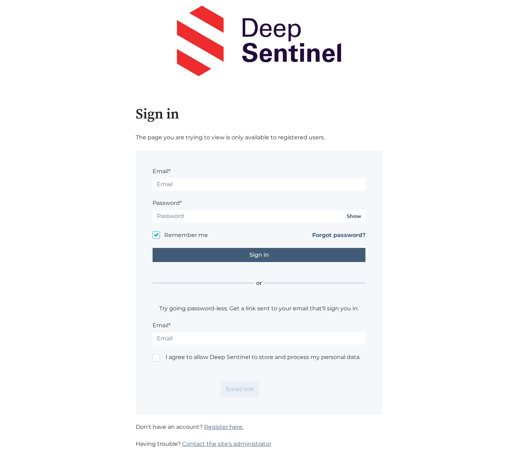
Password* (167, 203)
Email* (162, 171)
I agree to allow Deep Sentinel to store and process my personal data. (263, 357)
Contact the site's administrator (226, 443)
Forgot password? (338, 235)
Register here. (223, 427)
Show (354, 216)
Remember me (186, 235)
